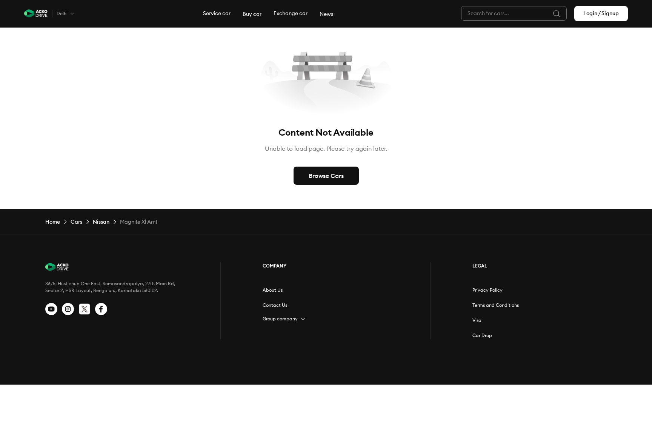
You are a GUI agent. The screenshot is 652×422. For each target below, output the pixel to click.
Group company (280, 319)
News (326, 14)
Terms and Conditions (495, 305)
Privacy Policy (487, 290)
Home (52, 221)
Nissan (101, 221)
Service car (217, 13)
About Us (273, 290)
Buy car (252, 14)
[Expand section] (303, 319)
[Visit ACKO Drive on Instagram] (68, 309)
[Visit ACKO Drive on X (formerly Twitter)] (84, 309)
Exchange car (291, 13)
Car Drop (482, 335)
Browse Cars (326, 175)
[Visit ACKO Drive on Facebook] (101, 309)
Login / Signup (601, 13)
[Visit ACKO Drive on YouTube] (51, 309)
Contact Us (275, 305)
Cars (76, 221)
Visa (476, 320)
